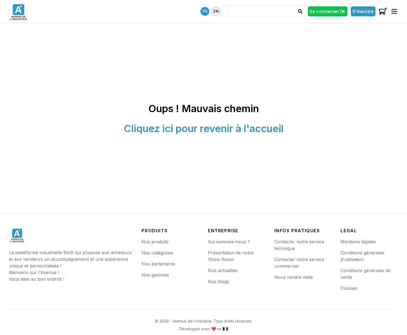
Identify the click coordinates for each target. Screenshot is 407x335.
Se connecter (324, 11)
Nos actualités (223, 270)
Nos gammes (155, 275)
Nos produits (155, 241)
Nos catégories (157, 253)
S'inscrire (363, 11)
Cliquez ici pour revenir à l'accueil (204, 128)
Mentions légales (358, 241)
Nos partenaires (158, 264)
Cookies (349, 288)
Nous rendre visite (293, 277)
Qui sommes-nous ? (229, 241)
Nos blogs (218, 281)
